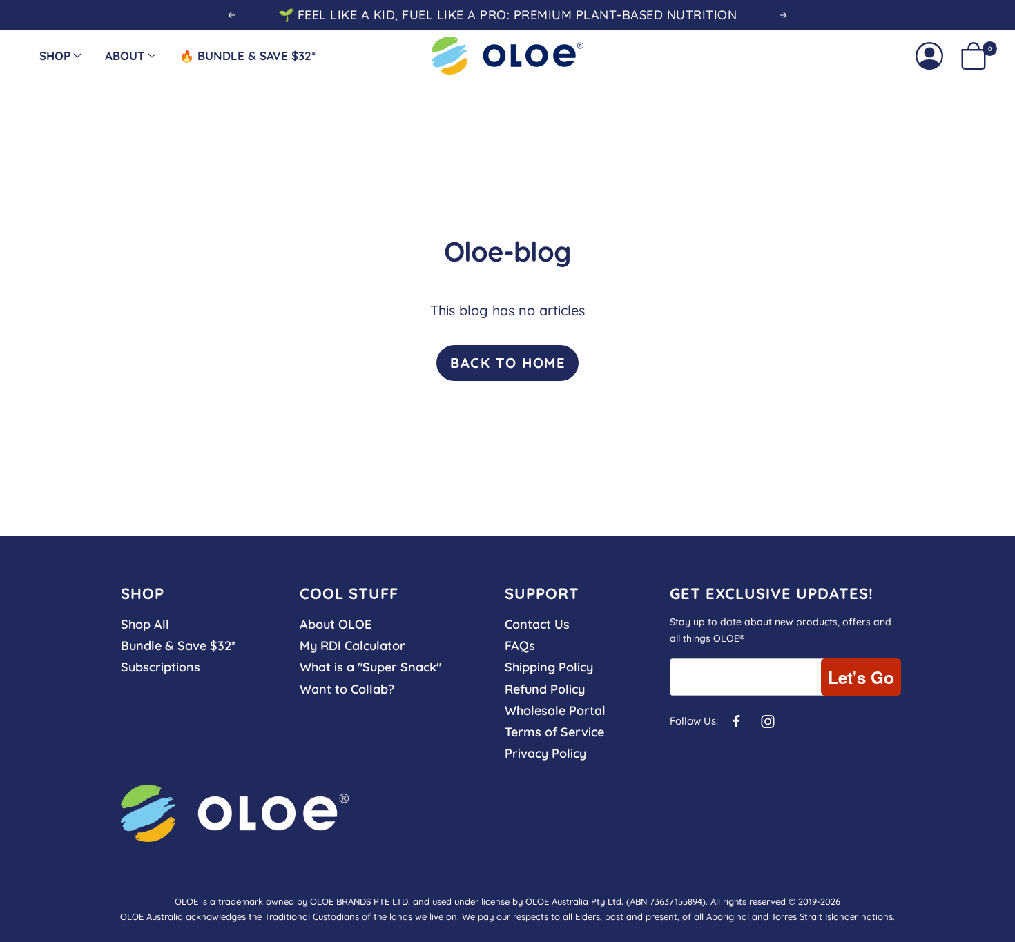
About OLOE (335, 624)
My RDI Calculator (352, 646)
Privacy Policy (545, 753)
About (125, 55)
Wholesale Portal (555, 710)
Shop (54, 55)
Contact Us (537, 624)
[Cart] (973, 56)
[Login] (929, 56)
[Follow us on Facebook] (737, 721)
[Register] (861, 677)
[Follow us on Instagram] (768, 721)
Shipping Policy (549, 667)
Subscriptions (160, 667)
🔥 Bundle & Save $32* (248, 55)
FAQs (520, 646)
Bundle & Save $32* (178, 646)
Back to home (507, 362)
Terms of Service (554, 732)
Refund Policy (545, 689)
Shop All (145, 624)
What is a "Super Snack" (370, 667)
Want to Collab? (347, 689)
